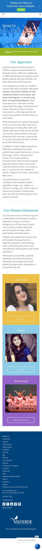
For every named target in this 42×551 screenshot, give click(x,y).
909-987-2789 (7, 496)
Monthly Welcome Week (11, 476)
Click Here (21, 10)
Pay (3, 455)
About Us (8, 51)
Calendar (5, 468)
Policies (5, 458)
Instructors (17, 51)
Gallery (5, 484)
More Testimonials (20, 420)
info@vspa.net (7, 500)
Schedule (5, 450)
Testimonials (32, 51)
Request (5, 463)
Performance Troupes (10, 466)
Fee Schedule (7, 460)
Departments (7, 447)
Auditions (5, 482)
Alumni (24, 51)
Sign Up (5, 452)
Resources (6, 471)
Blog (4, 474)
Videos (4, 479)
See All (20, 319)
